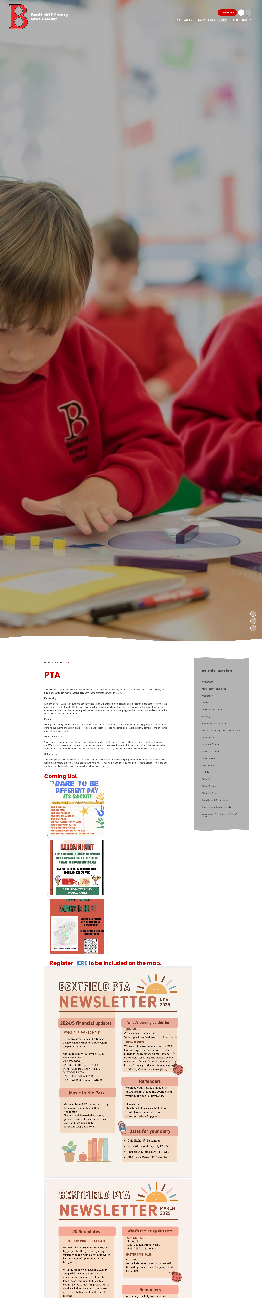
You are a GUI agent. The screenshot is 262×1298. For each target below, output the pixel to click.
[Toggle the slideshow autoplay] (253, 628)
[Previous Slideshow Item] (253, 621)
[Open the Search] (248, 12)
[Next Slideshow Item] (253, 614)
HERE (80, 963)
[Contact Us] (241, 12)
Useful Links (227, 12)
